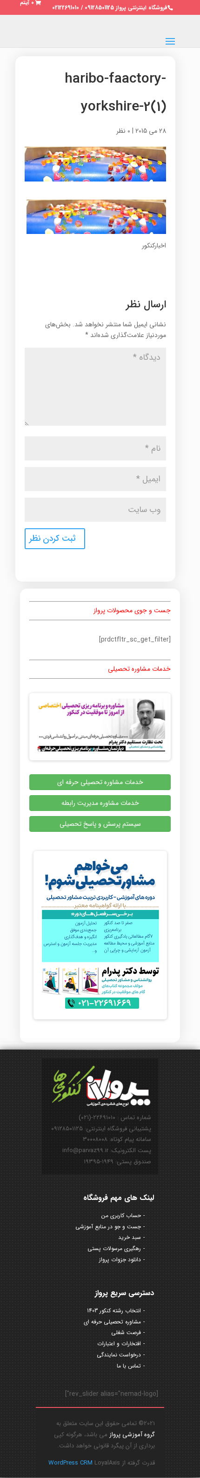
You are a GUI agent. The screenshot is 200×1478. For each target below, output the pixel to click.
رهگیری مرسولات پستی (114, 1248)
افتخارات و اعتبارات (119, 1343)
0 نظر (123, 131)
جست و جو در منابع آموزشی (108, 1226)
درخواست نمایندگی (119, 1354)
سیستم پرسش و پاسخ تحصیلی (100, 824)
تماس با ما (129, 1365)
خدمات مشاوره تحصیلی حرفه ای (100, 782)
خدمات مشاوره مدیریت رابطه (100, 803)
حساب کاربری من (121, 1215)
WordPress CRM (71, 1463)
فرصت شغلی (126, 1332)
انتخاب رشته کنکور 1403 (114, 1310)
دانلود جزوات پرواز (120, 1259)
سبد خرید (129, 1237)
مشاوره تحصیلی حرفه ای (112, 1321)
